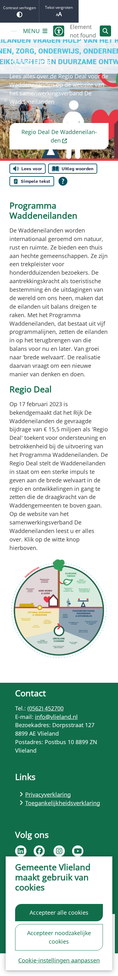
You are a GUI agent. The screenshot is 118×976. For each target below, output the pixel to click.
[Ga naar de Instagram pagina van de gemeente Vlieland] (59, 851)
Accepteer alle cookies (59, 912)
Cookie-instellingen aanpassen (59, 960)
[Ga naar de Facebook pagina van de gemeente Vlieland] (39, 851)
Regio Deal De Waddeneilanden (59, 136)
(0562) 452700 (45, 708)
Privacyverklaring (48, 794)
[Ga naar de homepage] (13, 31)
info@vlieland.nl (56, 717)
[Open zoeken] (105, 31)
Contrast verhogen (19, 7)
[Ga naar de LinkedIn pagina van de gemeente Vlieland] (20, 851)
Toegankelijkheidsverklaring (62, 803)
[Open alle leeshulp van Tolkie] (63, 181)
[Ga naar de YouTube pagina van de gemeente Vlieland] (77, 851)
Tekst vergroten (59, 7)
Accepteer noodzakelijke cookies (59, 937)
